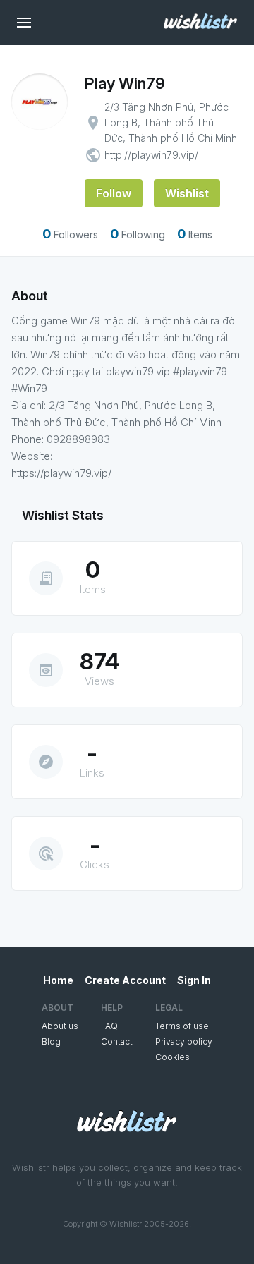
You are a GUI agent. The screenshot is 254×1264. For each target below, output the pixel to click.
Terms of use (182, 1026)
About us (60, 1026)
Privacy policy (183, 1041)
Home (58, 980)
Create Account (125, 980)
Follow (113, 193)
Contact (117, 1041)
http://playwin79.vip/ (151, 155)
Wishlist (187, 193)
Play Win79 (125, 83)
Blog (51, 1041)
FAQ (109, 1026)
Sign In (194, 980)
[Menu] (24, 23)
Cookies (172, 1057)
